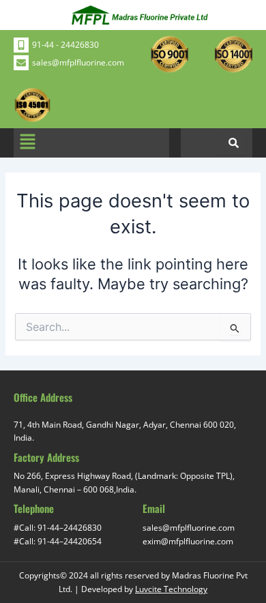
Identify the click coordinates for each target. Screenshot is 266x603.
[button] (27, 143)
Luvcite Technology (171, 589)
